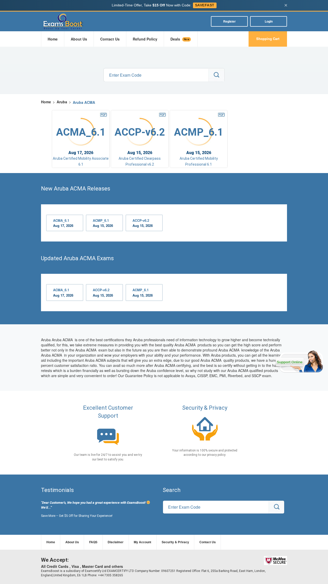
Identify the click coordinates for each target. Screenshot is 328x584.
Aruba (62, 101)
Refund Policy (145, 39)
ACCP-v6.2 (142, 223)
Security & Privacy (175, 542)
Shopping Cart (267, 38)
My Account (142, 542)
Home (53, 39)
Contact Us (110, 39)
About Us (79, 39)
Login (269, 21)
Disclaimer (116, 542)
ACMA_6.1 (63, 223)
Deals (179, 39)
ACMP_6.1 (103, 223)
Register (229, 21)
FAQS (93, 542)
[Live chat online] (299, 361)
